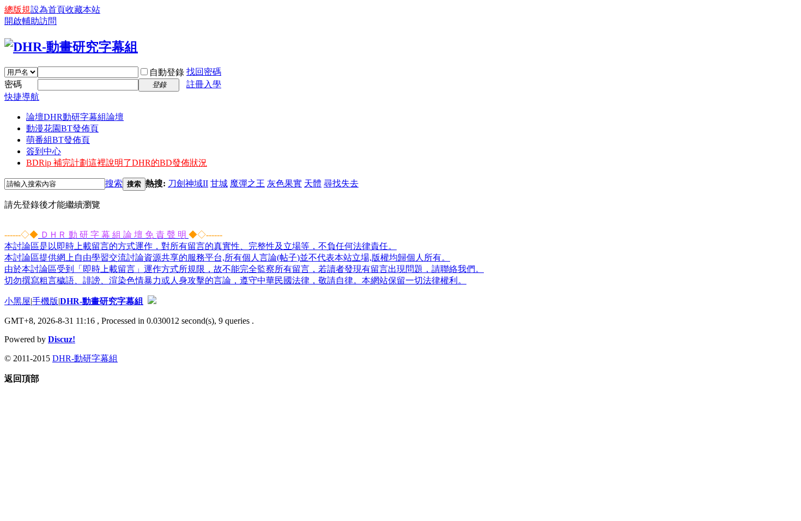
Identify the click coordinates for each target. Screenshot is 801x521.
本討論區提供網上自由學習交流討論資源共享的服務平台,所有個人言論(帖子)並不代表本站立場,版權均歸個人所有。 (227, 257)
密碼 (13, 84)
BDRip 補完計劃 (116, 162)
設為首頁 (48, 9)
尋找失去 (341, 183)
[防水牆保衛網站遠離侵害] (152, 301)
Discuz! (61, 339)
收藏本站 (82, 9)
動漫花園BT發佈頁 (62, 128)
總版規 (17, 9)
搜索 (114, 183)
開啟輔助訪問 (30, 21)
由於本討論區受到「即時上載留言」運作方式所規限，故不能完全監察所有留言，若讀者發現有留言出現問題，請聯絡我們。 (244, 269)
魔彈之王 (247, 183)
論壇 (75, 117)
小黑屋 (17, 301)
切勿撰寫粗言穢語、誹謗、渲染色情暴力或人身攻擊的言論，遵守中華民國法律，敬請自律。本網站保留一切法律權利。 (235, 280)
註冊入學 (203, 84)
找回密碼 (203, 71)
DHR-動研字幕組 (85, 358)
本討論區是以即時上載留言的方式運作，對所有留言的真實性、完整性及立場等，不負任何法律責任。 (200, 246)
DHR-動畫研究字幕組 (101, 301)
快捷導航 (21, 96)
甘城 (219, 183)
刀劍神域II (188, 183)
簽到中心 (43, 151)
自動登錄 (166, 72)
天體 (312, 183)
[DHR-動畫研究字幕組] (71, 47)
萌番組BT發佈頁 (58, 139)
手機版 (45, 301)
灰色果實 (284, 183)
